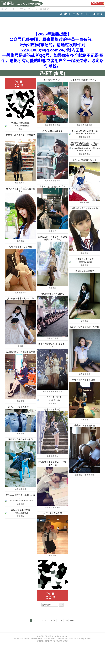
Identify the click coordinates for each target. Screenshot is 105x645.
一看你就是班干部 (52, 397)
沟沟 (24, 293)
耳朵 (58, 181)
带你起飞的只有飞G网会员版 (84, 131)
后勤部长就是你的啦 (20, 510)
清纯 (18, 504)
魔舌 (88, 154)
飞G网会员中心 (97, 3)
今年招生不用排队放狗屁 (20, 247)
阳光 (56, 456)
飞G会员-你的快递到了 (20, 123)
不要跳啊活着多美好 (84, 259)
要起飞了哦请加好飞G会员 (84, 160)
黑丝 (54, 507)
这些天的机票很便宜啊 (84, 425)
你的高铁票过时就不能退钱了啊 (20, 352)
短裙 (18, 516)
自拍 (24, 183)
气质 (50, 181)
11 (62, 621)
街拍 (22, 401)
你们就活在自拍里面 (52, 513)
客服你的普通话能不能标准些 (84, 208)
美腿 (16, 293)
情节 (52, 338)
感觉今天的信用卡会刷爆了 (84, 380)
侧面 (88, 137)
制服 (20, 129)
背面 (88, 475)
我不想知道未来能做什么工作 (20, 298)
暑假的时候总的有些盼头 (52, 294)
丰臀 (84, 475)
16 (67, 621)
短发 (18, 434)
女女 (60, 391)
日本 (82, 321)
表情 (50, 125)
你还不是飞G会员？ (52, 80)
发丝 (20, 183)
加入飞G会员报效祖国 (52, 131)
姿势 (16, 489)
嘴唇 (18, 241)
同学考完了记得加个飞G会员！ (84, 80)
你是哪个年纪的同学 (84, 271)
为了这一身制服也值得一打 (20, 407)
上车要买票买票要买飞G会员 (52, 186)
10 (58, 621)
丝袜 (50, 288)
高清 (58, 125)
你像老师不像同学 (52, 409)
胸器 (80, 137)
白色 (44, 391)
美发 (82, 125)
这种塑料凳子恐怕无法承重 (20, 439)
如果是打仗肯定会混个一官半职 (84, 327)
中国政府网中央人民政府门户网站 (56, 641)
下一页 (72, 621)
